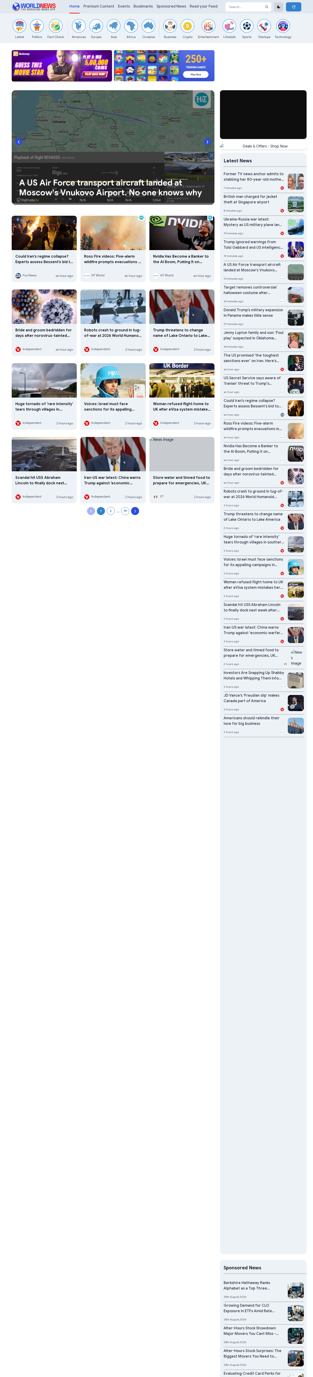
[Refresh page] (293, 6)
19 (125, 511)
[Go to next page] (135, 511)
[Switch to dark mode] (278, 6)
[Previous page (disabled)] (91, 511)
